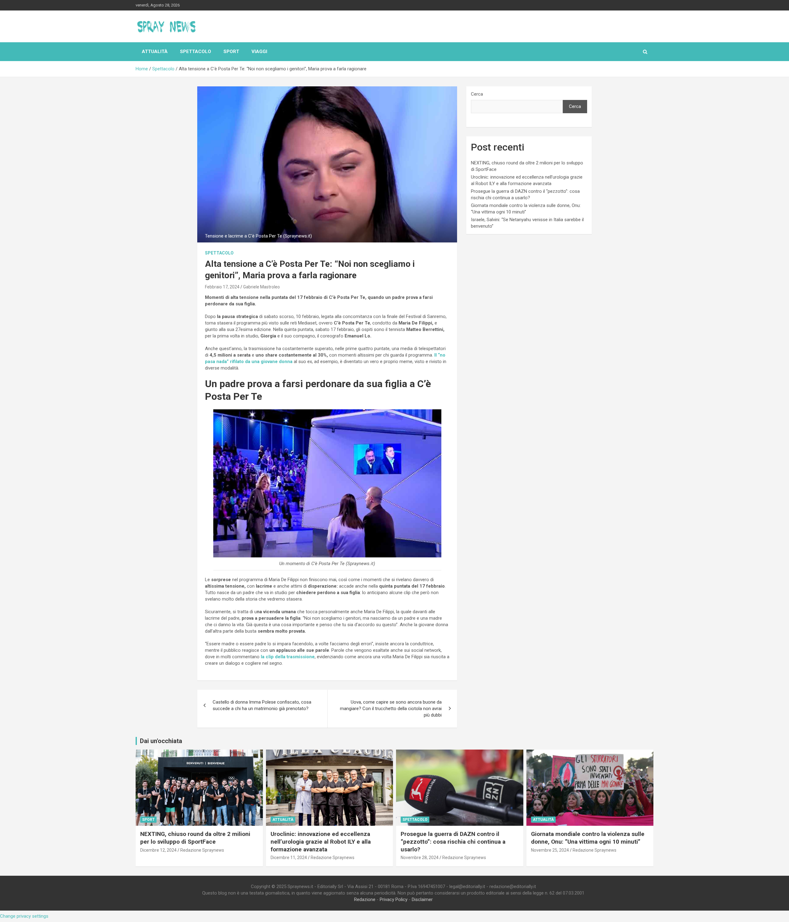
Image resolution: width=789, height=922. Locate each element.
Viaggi (259, 51)
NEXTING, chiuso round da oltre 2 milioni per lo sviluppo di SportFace (195, 837)
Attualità (155, 51)
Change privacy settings (24, 916)
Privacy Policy (393, 899)
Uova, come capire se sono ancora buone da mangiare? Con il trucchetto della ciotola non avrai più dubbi (391, 708)
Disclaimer (422, 899)
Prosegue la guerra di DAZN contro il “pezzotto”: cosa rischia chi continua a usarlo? (453, 841)
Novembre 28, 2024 (420, 857)
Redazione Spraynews (202, 850)
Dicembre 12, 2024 (158, 850)
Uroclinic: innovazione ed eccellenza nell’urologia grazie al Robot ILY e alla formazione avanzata (321, 841)
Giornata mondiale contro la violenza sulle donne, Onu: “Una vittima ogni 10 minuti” (587, 837)
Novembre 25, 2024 (550, 850)
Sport (231, 51)
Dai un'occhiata (161, 741)
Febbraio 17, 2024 (222, 286)
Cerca (477, 94)
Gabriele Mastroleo (261, 286)
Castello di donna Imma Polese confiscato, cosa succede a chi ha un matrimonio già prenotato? (262, 705)
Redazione (364, 899)
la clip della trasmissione (287, 656)
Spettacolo (195, 51)
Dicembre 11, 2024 (289, 857)
